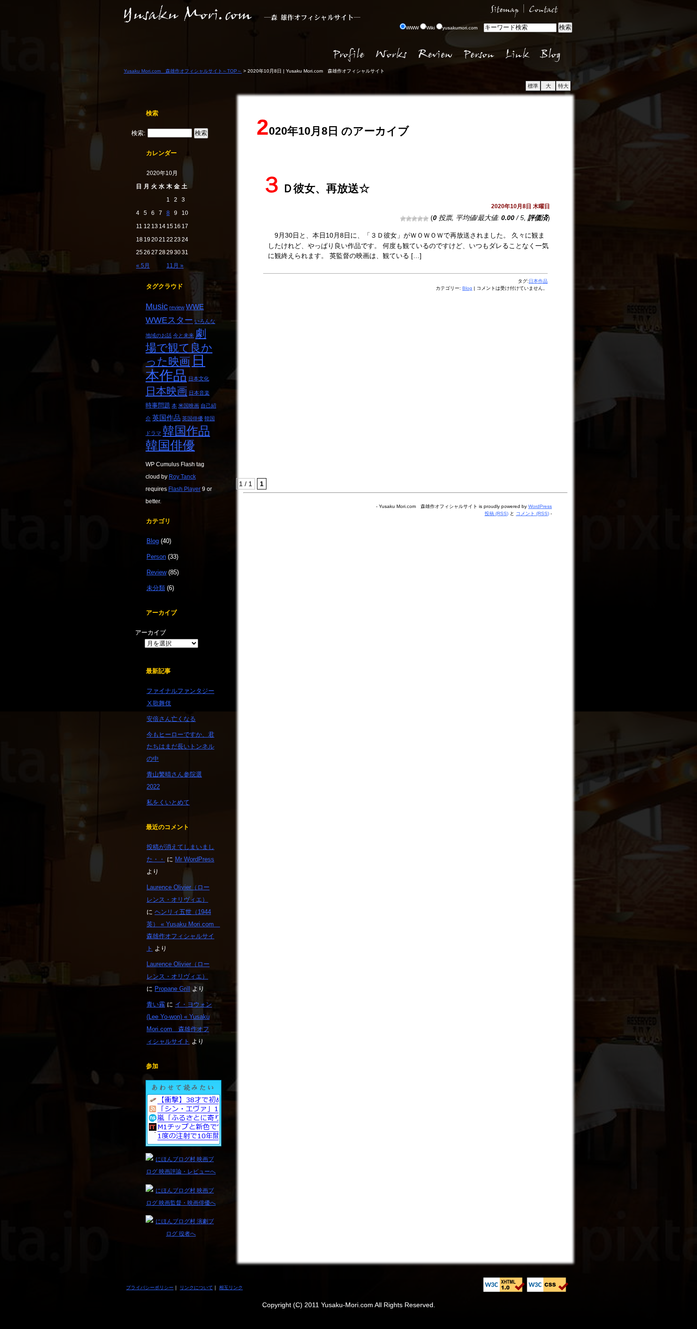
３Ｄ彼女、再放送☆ (315, 188)
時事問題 (158, 405)
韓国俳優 (170, 445)
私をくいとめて (168, 802)
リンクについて (196, 1287)
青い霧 (156, 1004)
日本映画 (166, 391)
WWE (195, 307)
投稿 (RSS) (496, 513)
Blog (554, 54)
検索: (138, 133)
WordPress (540, 506)
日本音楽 (199, 393)
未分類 (156, 587)
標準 (533, 86)
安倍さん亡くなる (171, 718)
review (176, 307)
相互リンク (231, 1287)
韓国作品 (186, 430)
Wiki (430, 27)
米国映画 (188, 405)
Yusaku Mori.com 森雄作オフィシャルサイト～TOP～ (183, 71)
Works (392, 54)
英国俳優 (192, 418)
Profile (348, 54)
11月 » (174, 265)
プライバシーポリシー (150, 1287)
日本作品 (175, 367)
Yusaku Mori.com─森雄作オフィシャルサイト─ (187, 14)
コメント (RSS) (532, 513)
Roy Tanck (182, 476)
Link (517, 54)
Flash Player (184, 489)
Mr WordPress (194, 859)
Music (157, 306)
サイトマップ (505, 9)
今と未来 (183, 335)
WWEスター (169, 320)
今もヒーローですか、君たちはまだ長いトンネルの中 (180, 747)
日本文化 (198, 378)
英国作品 (166, 418)
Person (478, 54)
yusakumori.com (459, 27)
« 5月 (143, 265)
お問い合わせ (549, 9)
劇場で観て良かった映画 (179, 347)
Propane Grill (172, 988)
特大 (563, 86)
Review (435, 54)
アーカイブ (150, 632)
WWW (412, 27)
